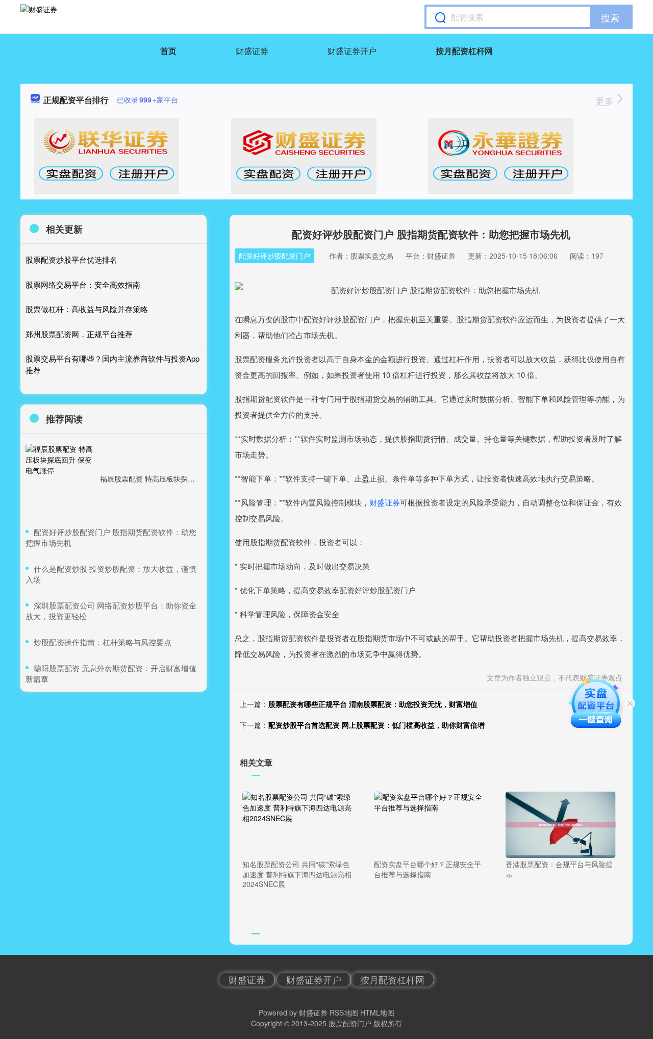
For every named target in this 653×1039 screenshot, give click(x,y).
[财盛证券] (38, 17)
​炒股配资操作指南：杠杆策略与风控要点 (102, 642)
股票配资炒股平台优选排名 (71, 259)
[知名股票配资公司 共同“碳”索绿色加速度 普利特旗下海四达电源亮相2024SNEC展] (297, 824)
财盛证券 (252, 51)
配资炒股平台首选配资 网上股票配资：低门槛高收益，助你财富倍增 (376, 725)
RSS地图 (344, 1012)
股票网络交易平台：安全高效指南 (83, 284)
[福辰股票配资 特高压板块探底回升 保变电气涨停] (60, 478)
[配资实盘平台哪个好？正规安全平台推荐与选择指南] (429, 824)
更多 (605, 100)
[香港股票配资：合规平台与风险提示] (561, 824)
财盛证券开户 (352, 51)
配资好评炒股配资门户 (274, 255)
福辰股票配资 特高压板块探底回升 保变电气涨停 (177, 478)
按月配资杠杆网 (464, 51)
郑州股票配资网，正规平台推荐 (79, 333)
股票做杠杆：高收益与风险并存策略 (87, 308)
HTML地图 (377, 1012)
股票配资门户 (350, 1023)
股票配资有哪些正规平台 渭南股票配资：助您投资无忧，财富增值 (373, 704)
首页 (168, 51)
